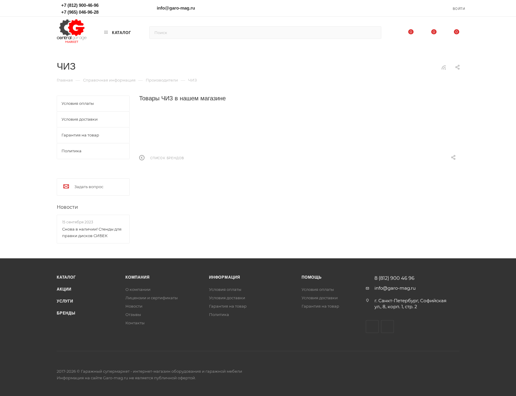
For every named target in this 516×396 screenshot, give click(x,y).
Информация (224, 277)
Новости (67, 207)
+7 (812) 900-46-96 (80, 5)
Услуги (65, 301)
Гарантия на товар (228, 306)
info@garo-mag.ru (176, 7)
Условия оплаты (225, 289)
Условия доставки (227, 297)
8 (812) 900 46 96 (394, 278)
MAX (387, 326)
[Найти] (374, 32)
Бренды (66, 313)
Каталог (66, 277)
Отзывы (133, 314)
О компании (137, 289)
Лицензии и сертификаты (151, 297)
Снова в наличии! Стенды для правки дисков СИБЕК (92, 232)
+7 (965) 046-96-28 (80, 12)
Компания (137, 277)
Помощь (312, 277)
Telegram (121, 8)
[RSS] (444, 67)
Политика (219, 314)
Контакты (135, 322)
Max (112, 8)
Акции (64, 289)
